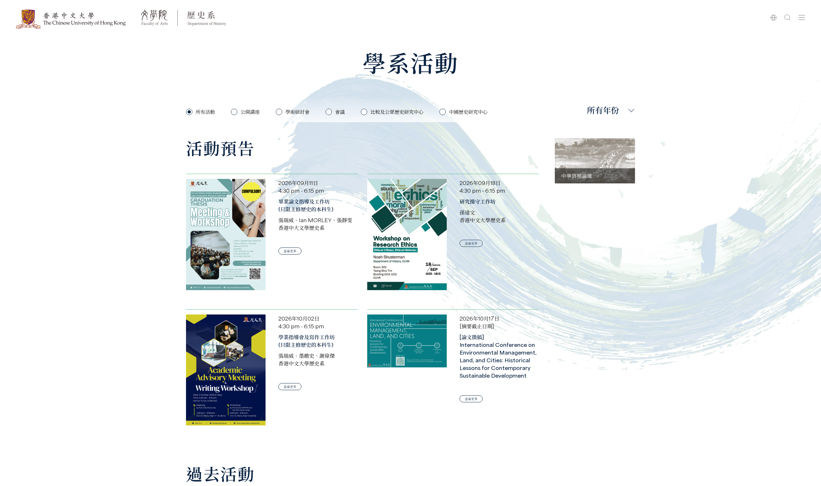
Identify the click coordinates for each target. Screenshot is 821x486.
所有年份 (603, 110)
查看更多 (290, 251)
